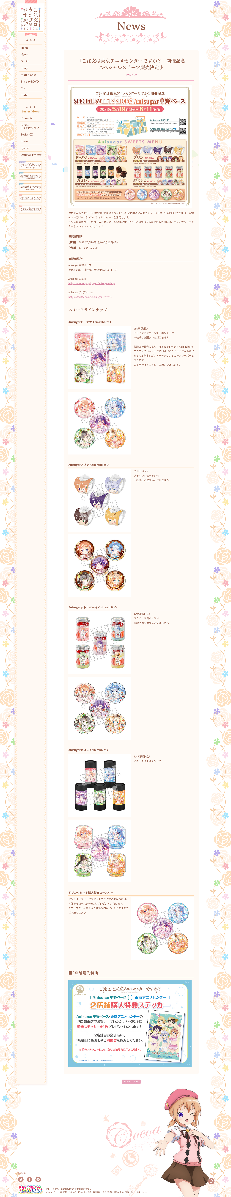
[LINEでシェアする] (38, 1179)
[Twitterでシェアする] (21, 1179)
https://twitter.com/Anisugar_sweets (90, 297)
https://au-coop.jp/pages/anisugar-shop (91, 283)
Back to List (131, 1081)
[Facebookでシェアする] (29, 1179)
